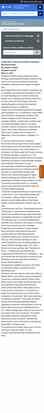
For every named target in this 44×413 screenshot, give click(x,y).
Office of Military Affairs (12, 29)
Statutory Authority (14, 41)
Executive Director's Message (19, 36)
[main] (22, 216)
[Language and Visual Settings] (40, 7)
